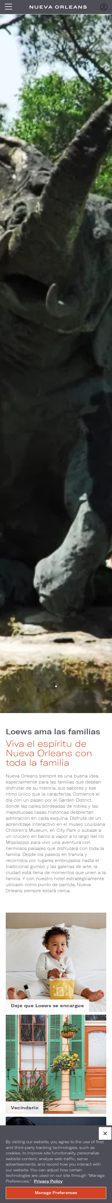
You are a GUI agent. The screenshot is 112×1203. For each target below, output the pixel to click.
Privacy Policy (48, 1181)
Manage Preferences (56, 1192)
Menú (10, 7)
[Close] (105, 1133)
